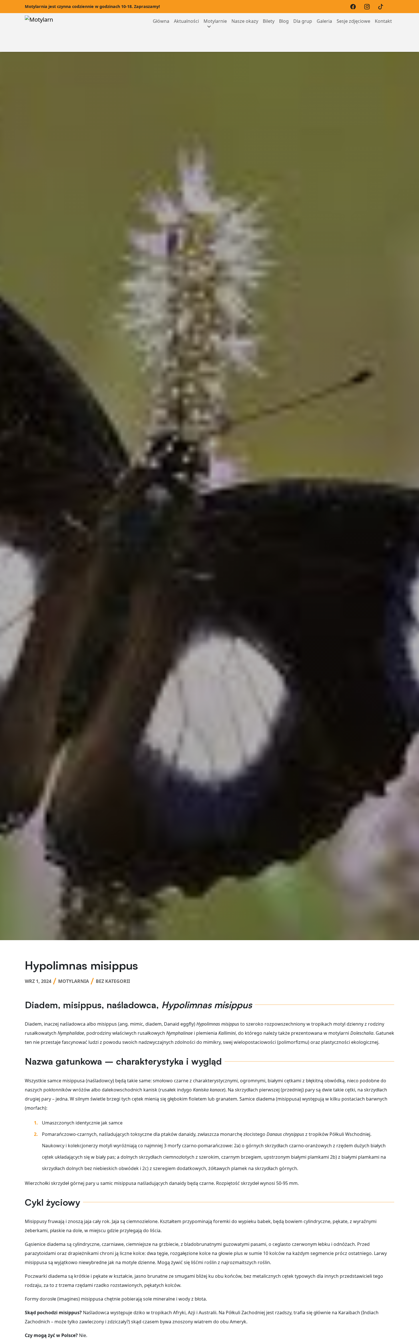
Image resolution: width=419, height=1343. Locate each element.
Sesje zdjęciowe (353, 21)
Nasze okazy (244, 21)
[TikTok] (382, 6)
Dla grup (302, 21)
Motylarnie (215, 21)
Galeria (324, 21)
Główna (161, 21)
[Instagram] (368, 6)
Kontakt (383, 21)
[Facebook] (354, 6)
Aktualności (186, 21)
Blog (284, 21)
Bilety (268, 21)
